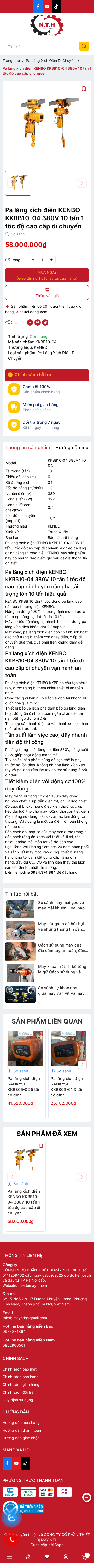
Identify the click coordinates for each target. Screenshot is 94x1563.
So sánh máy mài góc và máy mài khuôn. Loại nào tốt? (61, 905)
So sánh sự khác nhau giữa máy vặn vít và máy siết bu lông (61, 990)
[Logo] (47, 25)
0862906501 (14, 1345)
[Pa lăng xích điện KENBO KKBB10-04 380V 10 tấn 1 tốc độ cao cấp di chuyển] (25, 1161)
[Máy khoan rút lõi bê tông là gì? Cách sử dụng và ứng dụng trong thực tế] (20, 973)
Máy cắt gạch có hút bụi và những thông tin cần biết (61, 926)
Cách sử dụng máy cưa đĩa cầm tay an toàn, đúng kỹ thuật (62, 948)
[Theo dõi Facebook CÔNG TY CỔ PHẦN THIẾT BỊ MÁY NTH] (38, 6)
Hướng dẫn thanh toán (22, 1430)
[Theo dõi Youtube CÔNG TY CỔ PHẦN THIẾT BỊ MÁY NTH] (47, 6)
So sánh (17, 234)
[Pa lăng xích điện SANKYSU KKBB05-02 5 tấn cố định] (25, 1048)
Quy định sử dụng (18, 1400)
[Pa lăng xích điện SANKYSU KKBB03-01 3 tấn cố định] (68, 1048)
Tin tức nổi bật (21, 894)
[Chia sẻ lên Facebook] (30, 322)
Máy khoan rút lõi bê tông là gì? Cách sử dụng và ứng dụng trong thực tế (62, 969)
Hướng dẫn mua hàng (21, 1422)
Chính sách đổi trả (18, 1392)
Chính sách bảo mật (20, 1369)
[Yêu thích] (47, 1556)
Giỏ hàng (84, 1557)
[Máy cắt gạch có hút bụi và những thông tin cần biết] (20, 930)
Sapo (59, 1544)
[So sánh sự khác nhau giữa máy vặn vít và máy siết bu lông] (20, 994)
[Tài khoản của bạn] (65, 1556)
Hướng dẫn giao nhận (21, 1438)
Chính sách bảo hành (20, 1376)
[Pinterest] (37, 322)
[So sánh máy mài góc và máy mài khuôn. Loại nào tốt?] (20, 909)
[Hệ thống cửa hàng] (28, 1556)
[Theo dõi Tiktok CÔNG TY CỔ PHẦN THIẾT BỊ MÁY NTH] (56, 6)
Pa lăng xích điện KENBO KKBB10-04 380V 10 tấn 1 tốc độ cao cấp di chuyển (24, 1202)
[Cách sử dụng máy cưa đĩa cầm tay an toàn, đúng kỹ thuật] (20, 951)
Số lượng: (13, 260)
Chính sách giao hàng (21, 1384)
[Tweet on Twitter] (45, 322)
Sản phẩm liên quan (47, 1021)
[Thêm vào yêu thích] (83, 88)
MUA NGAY (47, 275)
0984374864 (14, 1331)
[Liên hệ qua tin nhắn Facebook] (86, 1497)
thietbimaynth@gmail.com (25, 1318)
